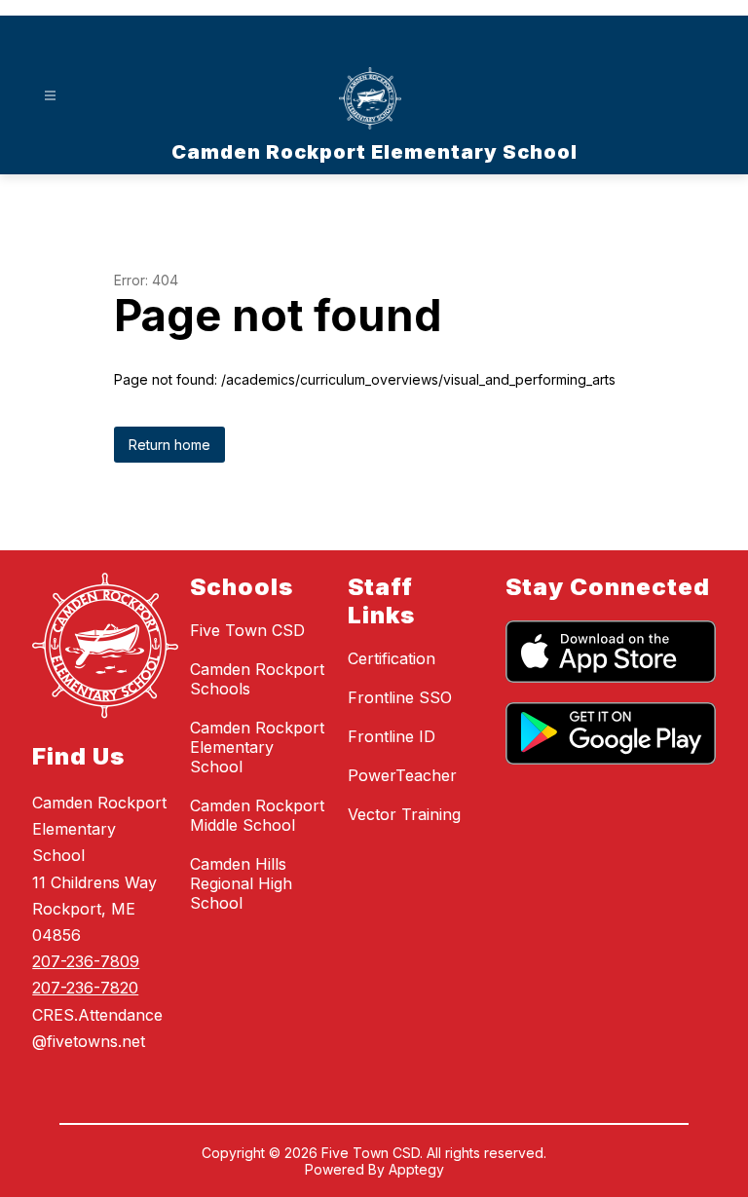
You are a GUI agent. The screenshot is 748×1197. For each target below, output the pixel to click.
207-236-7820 (85, 987)
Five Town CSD (247, 630)
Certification (391, 658)
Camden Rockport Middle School (257, 815)
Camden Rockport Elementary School (257, 747)
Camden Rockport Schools (257, 678)
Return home (169, 444)
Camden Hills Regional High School (241, 883)
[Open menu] (50, 96)
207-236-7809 (85, 961)
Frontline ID (391, 736)
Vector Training (404, 814)
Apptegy (416, 1169)
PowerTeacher (402, 775)
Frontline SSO (400, 697)
